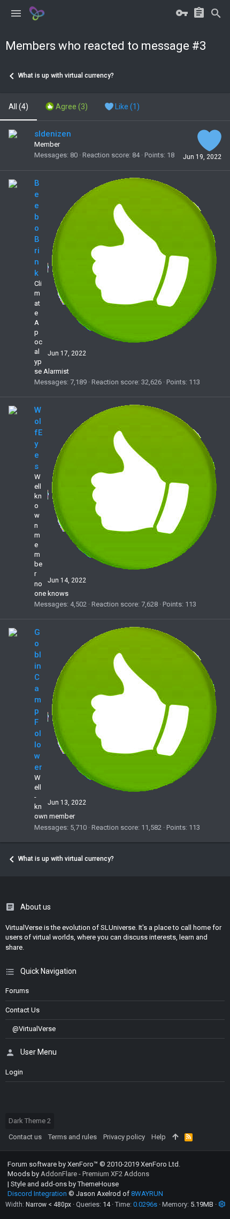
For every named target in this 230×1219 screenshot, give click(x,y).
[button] (16, 13)
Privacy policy (124, 1137)
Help (158, 1137)
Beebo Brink (37, 228)
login (14, 1072)
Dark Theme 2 (30, 1121)
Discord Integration (37, 1194)
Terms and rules (72, 1137)
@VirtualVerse (34, 1029)
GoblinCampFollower (38, 699)
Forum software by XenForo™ (93, 1164)
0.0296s (145, 1204)
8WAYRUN (147, 1194)
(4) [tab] (18, 106)
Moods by (78, 1174)
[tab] (66, 107)
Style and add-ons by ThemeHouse (65, 1184)
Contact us (22, 1010)
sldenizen (52, 134)
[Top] (175, 1137)
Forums (17, 991)
